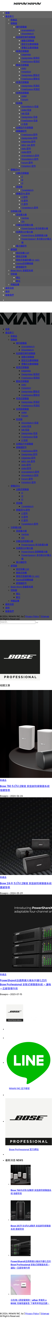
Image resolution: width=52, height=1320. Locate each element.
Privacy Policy (32, 616)
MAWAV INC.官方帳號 (19, 1088)
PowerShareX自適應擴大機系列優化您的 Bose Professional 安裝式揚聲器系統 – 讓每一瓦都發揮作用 (25, 984)
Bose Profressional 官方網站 (24, 1149)
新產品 (3, 780)
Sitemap (45, 616)
